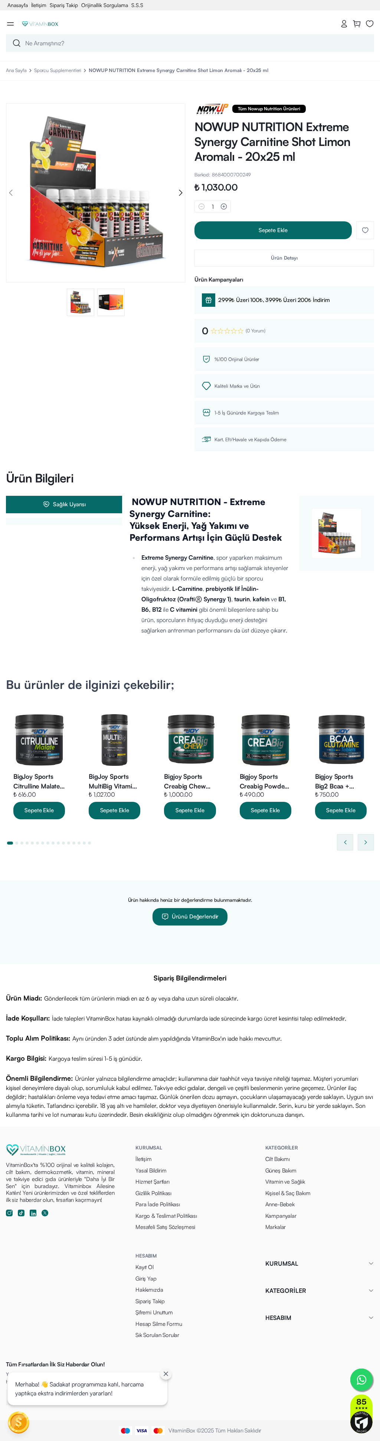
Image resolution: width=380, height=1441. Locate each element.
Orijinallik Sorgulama (104, 5)
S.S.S (137, 5)
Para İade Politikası (157, 1204)
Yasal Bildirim (151, 1170)
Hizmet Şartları (152, 1181)
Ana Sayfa (16, 70)
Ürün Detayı (284, 258)
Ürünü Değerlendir (195, 916)
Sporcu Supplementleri (57, 70)
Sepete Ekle (273, 230)
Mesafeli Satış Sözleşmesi (165, 1226)
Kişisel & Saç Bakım (288, 1193)
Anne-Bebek (280, 1204)
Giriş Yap (146, 1278)
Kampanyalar (281, 1215)
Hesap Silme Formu (158, 1323)
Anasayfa (17, 5)
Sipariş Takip (64, 5)
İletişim (38, 5)
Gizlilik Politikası (153, 1193)
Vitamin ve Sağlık (285, 1181)
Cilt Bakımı (277, 1158)
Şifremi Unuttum (154, 1312)
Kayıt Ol (144, 1267)
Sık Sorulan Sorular (157, 1334)
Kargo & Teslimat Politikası (166, 1215)
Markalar (275, 1226)
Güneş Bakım (281, 1170)
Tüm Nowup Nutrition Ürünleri (269, 108)
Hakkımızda (149, 1289)
